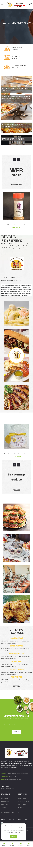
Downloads (4, 804)
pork (21, 289)
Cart (12, 845)
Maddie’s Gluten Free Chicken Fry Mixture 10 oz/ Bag (16, 453)
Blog (26, 819)
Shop (19, 819)
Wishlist (3, 807)
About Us (11, 819)
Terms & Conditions (23, 801)
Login (29, 845)
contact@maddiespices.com (13, 779)
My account (4, 798)
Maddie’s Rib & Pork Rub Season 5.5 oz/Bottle (16, 225)
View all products (16, 184)
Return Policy (22, 804)
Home (3, 819)
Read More (16, 489)
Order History (5, 801)
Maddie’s (8, 248)
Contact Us (21, 807)
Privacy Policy (22, 798)
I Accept (13, 836)
